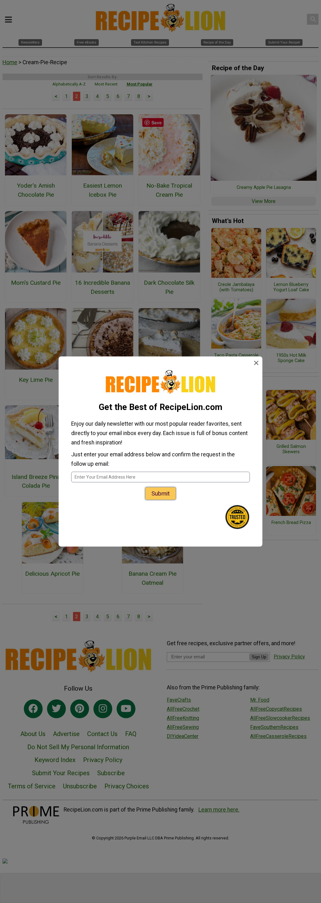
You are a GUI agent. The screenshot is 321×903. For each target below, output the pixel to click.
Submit (160, 493)
